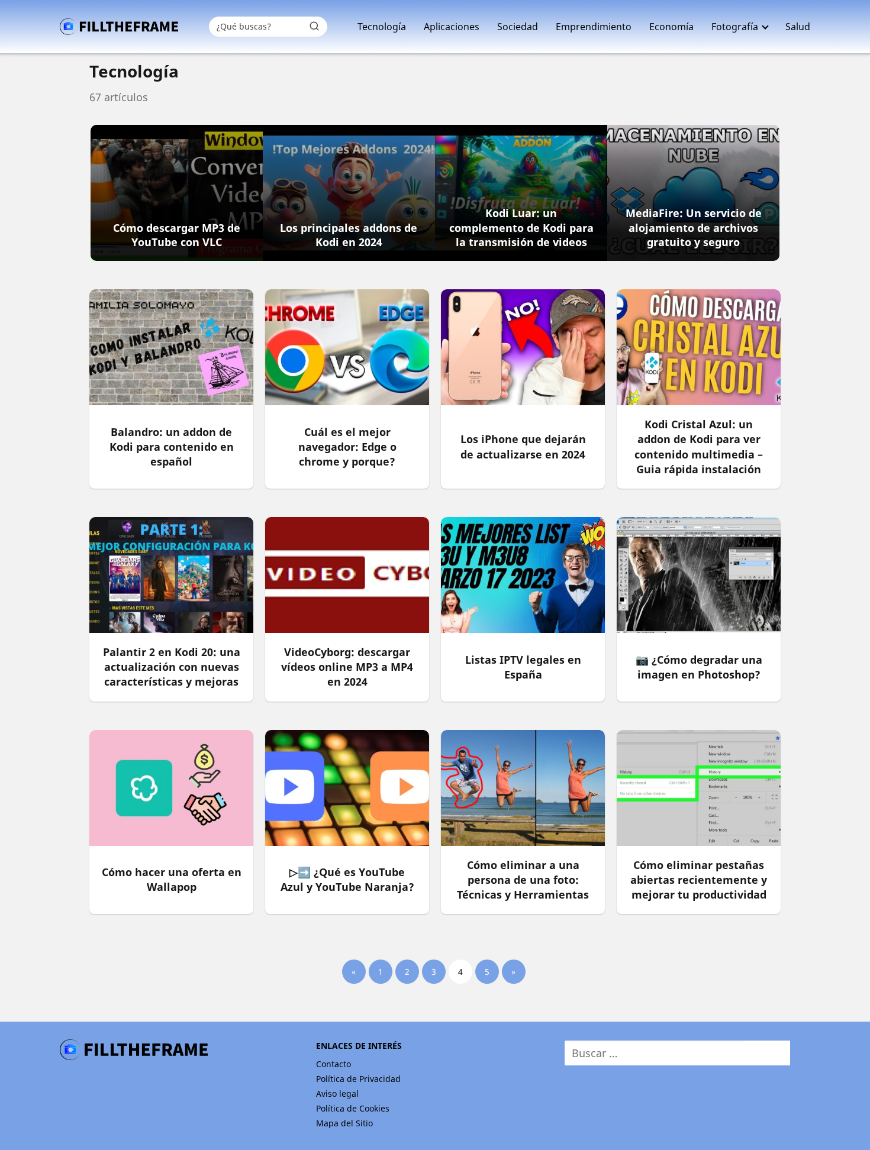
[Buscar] (314, 26)
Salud (797, 26)
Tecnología (381, 26)
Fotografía (734, 26)
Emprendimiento (593, 26)
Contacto (333, 1064)
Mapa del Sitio (344, 1123)
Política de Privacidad (358, 1078)
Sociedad (517, 26)
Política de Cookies (352, 1108)
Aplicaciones (451, 26)
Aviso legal (337, 1093)
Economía (671, 26)
